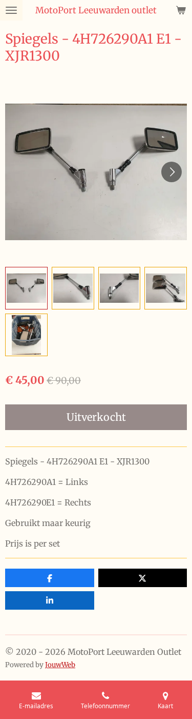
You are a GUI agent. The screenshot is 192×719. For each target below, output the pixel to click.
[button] (26, 288)
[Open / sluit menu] (11, 10)
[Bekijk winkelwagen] (180, 10)
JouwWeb (60, 664)
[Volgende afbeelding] (171, 172)
